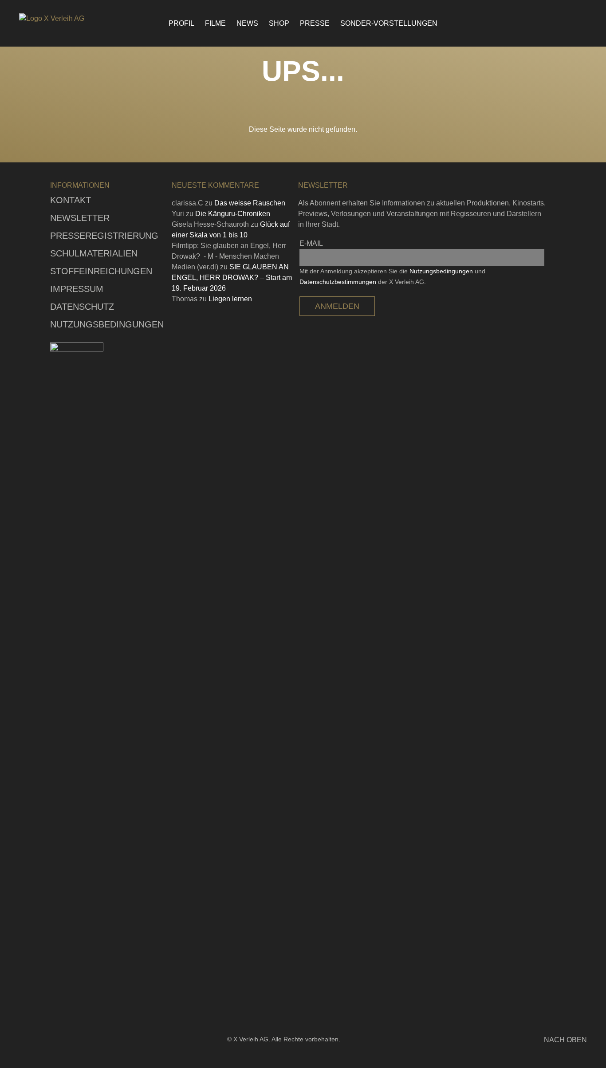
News (247, 23)
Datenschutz (82, 306)
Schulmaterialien (94, 253)
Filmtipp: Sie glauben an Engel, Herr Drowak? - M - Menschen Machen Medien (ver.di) (229, 256)
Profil (181, 23)
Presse (315, 23)
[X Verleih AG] (68, 18)
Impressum (76, 289)
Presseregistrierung (104, 235)
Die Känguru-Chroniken (232, 213)
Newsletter (80, 218)
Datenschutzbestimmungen (337, 281)
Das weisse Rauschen (249, 203)
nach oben (565, 1040)
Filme (215, 23)
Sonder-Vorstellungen (388, 23)
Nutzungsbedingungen (107, 324)
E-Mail (311, 243)
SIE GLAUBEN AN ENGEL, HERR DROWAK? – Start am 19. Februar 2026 (232, 277)
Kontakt (70, 200)
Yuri (178, 213)
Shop (279, 23)
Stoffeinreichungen (101, 271)
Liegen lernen (230, 299)
